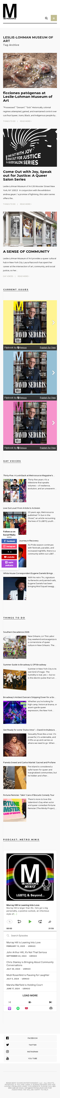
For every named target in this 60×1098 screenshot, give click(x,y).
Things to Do (9, 121)
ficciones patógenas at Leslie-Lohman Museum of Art (27, 97)
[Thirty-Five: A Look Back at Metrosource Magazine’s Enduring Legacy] (14, 490)
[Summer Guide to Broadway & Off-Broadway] (14, 679)
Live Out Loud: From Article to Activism (21, 508)
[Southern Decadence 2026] (14, 647)
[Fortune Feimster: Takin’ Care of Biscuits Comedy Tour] (14, 810)
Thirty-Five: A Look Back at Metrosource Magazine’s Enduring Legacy (28, 476)
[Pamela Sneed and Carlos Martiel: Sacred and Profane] (14, 777)
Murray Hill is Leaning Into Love (23, 942)
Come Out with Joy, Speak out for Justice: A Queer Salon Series (27, 175)
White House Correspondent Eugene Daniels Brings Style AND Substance (28, 573)
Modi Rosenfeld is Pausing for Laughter (27, 975)
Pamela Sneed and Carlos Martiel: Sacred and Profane (29, 762)
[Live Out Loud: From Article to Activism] (14, 523)
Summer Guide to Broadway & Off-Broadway (24, 665)
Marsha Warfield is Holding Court (24, 984)
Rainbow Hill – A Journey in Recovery (20, 541)
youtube (10, 557)
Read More (25, 121)
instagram (10, 546)
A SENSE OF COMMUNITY (26, 251)
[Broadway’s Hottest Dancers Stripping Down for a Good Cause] (14, 712)
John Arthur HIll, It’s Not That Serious (26, 952)
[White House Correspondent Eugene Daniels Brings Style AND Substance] (14, 588)
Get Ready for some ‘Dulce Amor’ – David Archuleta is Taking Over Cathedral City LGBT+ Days (29, 730)
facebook (11, 541)
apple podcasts (9, 563)
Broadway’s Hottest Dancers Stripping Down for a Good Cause (30, 697)
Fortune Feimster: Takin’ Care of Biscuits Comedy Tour (28, 795)
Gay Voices (8, 276)
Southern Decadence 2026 (16, 632)
